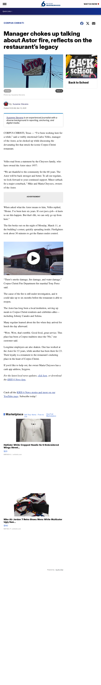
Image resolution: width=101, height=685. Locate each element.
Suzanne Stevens (20, 104)
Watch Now (91, 4)
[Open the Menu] (4, 4)
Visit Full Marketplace (51, 415)
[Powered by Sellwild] (59, 570)
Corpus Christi (14, 23)
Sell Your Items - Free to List (34, 416)
